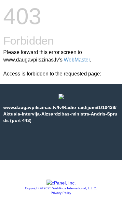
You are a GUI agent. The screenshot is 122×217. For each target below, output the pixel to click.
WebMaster (77, 59)
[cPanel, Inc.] (61, 182)
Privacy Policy (61, 193)
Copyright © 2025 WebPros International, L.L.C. (61, 188)
